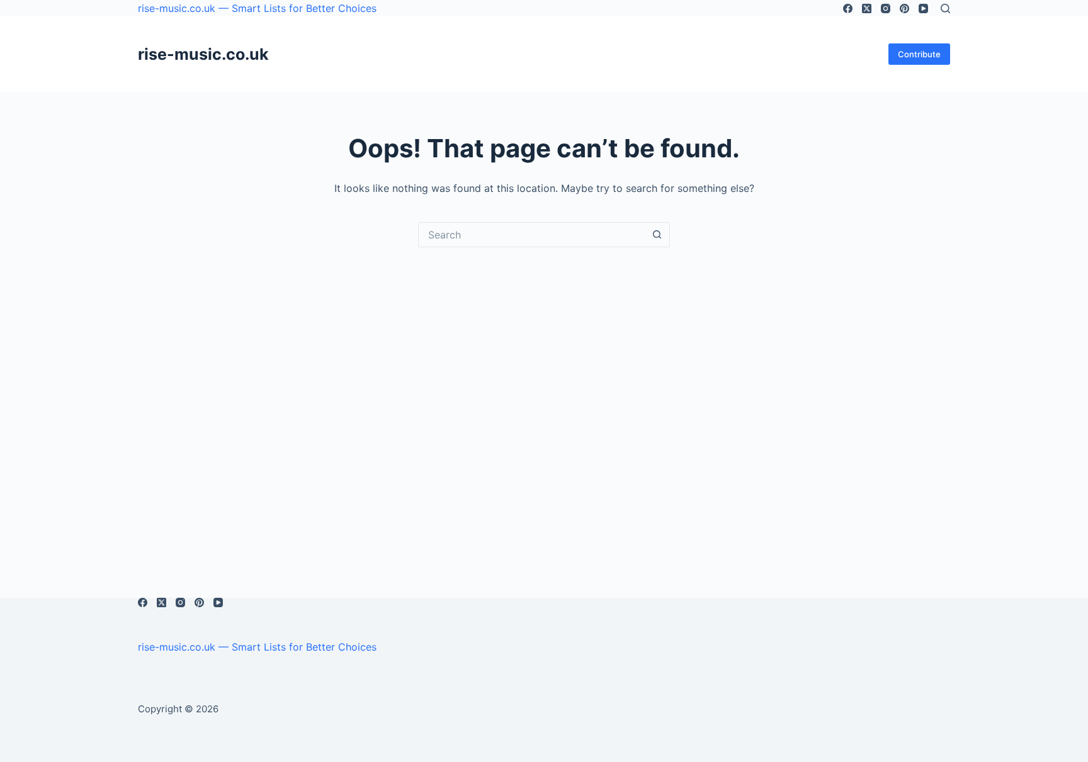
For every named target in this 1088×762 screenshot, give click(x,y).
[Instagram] (885, 8)
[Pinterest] (904, 8)
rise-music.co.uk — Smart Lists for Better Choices (257, 8)
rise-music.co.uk (203, 54)
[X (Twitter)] (866, 8)
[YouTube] (923, 8)
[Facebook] (848, 8)
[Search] (945, 8)
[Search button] (657, 234)
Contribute (919, 54)
